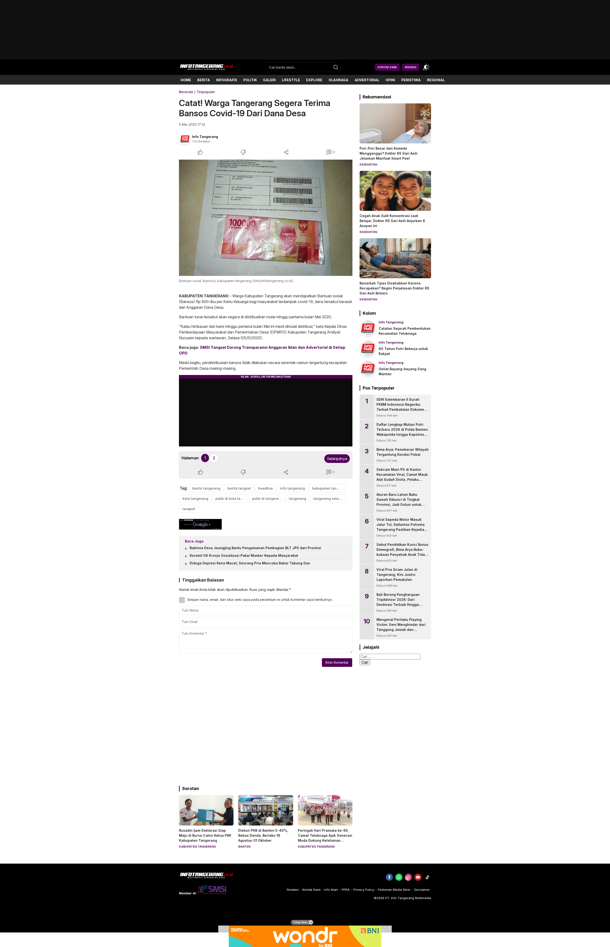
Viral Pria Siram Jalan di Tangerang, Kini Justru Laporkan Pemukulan (396, 574)
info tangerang (292, 488)
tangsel (189, 509)
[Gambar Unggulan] (265, 218)
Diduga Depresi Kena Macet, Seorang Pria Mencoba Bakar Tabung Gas (250, 563)
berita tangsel (239, 488)
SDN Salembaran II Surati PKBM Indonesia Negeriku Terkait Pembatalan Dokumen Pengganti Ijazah (401, 406)
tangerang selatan (328, 498)
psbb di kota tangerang (231, 498)
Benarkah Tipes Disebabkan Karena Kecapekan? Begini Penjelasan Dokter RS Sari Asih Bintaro (394, 288)
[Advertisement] (305, 58)
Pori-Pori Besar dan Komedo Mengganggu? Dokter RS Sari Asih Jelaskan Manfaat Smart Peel (388, 153)
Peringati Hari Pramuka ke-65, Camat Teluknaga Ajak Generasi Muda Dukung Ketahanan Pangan (325, 837)
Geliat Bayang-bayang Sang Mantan (402, 371)
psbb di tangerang (267, 498)
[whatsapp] (398, 877)
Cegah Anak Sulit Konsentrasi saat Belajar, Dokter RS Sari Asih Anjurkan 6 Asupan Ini (392, 221)
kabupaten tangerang (328, 488)
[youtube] (418, 877)
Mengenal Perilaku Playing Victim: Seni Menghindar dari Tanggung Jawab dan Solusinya (401, 627)
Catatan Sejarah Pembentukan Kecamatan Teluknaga (405, 330)
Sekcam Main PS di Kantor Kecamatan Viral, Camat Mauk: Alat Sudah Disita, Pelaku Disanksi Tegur (402, 476)
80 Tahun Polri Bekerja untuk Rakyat (403, 351)
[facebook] (389, 877)
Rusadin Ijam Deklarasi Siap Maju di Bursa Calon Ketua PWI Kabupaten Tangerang (205, 835)
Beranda (186, 92)
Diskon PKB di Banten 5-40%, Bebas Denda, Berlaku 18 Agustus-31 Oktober (263, 835)
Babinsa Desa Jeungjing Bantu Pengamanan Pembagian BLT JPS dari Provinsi (255, 548)
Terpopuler (206, 92)
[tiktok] (427, 877)
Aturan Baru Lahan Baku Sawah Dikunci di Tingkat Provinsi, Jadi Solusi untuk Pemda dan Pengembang (398, 501)
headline (265, 488)
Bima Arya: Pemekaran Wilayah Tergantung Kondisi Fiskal (402, 451)
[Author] (185, 139)
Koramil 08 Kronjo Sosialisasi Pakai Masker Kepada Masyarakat (244, 555)
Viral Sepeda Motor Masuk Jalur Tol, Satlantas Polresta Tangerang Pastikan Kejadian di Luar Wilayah (401, 527)
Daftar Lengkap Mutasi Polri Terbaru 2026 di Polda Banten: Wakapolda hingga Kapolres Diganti (402, 431)
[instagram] (408, 877)
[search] (336, 67)
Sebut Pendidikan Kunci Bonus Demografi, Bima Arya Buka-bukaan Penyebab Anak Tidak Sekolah (402, 552)
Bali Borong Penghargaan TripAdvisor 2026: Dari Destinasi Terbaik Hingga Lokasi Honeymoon (398, 602)
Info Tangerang (205, 137)
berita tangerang (206, 488)
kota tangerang (195, 498)
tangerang (297, 498)
